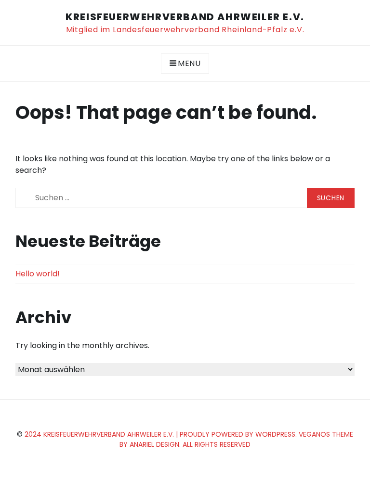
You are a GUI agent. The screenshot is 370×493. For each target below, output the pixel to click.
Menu (189, 63)
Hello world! (37, 273)
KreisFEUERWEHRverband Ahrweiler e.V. (185, 17)
